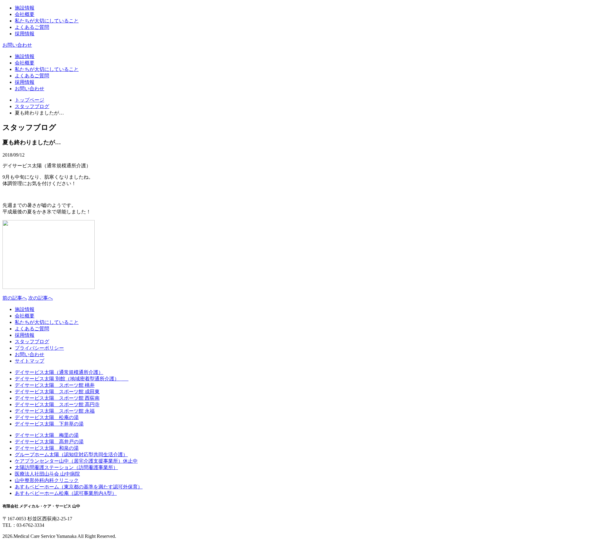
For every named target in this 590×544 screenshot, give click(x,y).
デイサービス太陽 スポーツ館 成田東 (57, 391)
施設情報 (24, 7)
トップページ (29, 100)
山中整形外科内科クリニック (47, 480)
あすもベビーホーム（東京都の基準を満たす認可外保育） (79, 486)
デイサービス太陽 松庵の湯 (47, 417)
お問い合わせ (17, 45)
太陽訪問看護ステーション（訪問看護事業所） (66, 467)
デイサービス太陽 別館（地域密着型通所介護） (71, 378)
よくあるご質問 (32, 27)
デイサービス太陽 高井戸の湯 (49, 441)
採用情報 (24, 33)
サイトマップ (29, 360)
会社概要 (24, 14)
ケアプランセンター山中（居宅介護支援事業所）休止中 (76, 461)
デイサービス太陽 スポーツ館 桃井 (55, 385)
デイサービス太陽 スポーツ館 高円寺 (57, 404)
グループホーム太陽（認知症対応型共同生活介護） (71, 454)
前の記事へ (14, 298)
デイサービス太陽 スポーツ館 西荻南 (57, 398)
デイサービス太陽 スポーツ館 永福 (55, 411)
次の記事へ (40, 298)
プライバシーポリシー (39, 348)
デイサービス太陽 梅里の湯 (47, 435)
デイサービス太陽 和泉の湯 (47, 448)
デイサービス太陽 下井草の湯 (49, 423)
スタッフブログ (32, 106)
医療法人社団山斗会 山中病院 (47, 473)
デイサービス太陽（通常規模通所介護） (59, 372)
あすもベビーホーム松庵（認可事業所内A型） (66, 493)
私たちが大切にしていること (47, 20)
